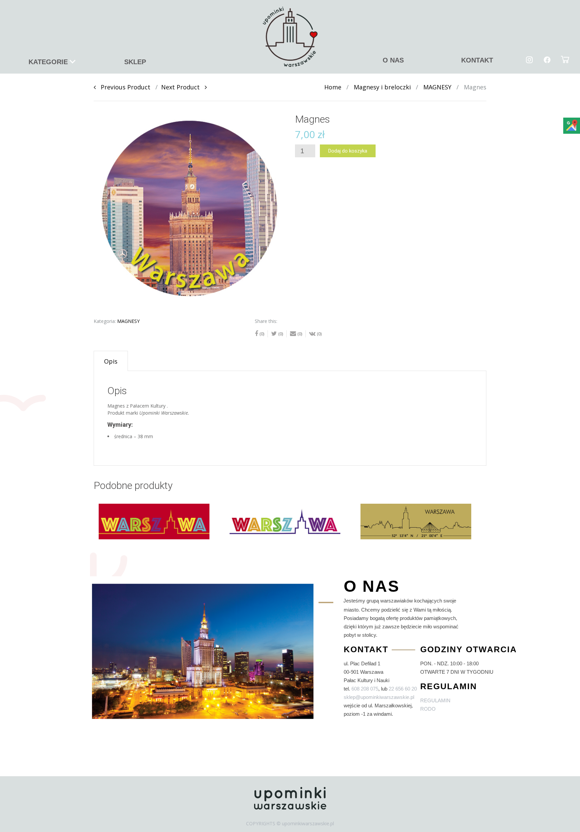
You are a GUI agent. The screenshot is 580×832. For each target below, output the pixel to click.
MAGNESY (437, 87)
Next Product (183, 87)
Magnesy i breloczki (382, 87)
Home (332, 87)
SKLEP (135, 62)
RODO (428, 709)
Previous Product (123, 87)
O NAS (393, 60)
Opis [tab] (110, 361)
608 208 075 (364, 689)
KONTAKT (477, 60)
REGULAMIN (435, 700)
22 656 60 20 (403, 689)
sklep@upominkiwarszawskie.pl (379, 697)
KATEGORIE (48, 62)
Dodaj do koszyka (347, 151)
